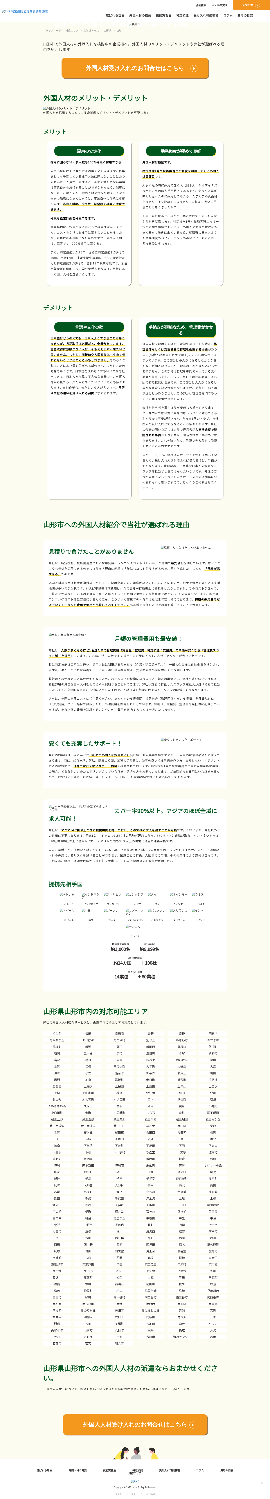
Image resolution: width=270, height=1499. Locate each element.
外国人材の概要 (140, 15)
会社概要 (201, 5)
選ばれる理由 (115, 15)
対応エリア (72, 30)
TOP (262, 1483)
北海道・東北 (91, 30)
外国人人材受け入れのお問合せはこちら (135, 1424)
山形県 (107, 30)
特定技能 (182, 15)
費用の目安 (245, 15)
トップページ (53, 30)
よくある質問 (219, 5)
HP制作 (135, 1494)
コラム (228, 15)
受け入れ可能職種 (206, 15)
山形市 (120, 30)
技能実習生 (164, 15)
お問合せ (248, 5)
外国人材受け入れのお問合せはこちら (135, 68)
